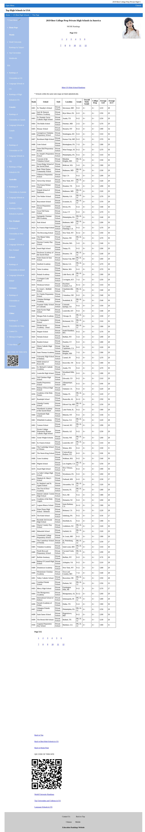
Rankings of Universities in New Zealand (16, 233)
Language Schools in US (43, 807)
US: (8, 65)
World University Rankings (44, 794)
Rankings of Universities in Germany (14, 300)
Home (8, 15)
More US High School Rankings (73, 88)
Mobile (77, 822)
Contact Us (13, 331)
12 (86, 45)
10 (75, 45)
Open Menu (10, 5)
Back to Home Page (41, 748)
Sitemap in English (16, 337)
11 (80, 45)
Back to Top (38, 735)
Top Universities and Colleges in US (47, 801)
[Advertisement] (73, 68)
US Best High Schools (21, 15)
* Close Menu (12, 20)
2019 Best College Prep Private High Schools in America (73, 20)
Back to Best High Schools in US (46, 741)
